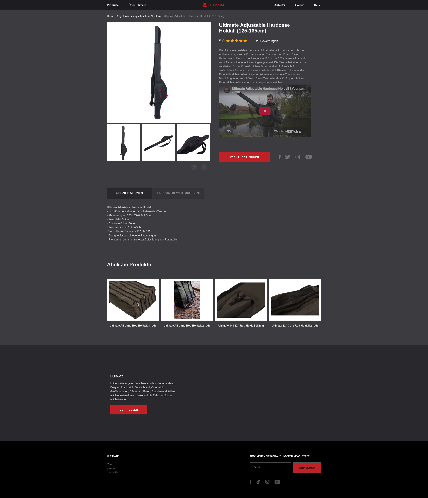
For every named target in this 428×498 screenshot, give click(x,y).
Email (257, 467)
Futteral (156, 16)
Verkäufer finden (244, 157)
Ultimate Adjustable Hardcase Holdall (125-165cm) (194, 16)
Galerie (299, 5)
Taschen (145, 16)
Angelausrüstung (127, 16)
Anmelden (307, 467)
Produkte (113, 5)
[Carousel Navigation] (160, 72)
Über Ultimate (137, 5)
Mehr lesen (129, 409)
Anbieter (279, 5)
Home (110, 16)
